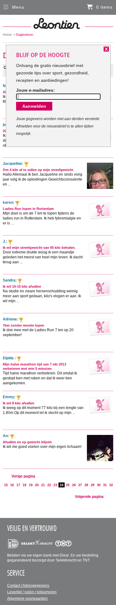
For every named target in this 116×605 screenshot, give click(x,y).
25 (68, 485)
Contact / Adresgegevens (28, 585)
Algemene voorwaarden (27, 598)
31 (105, 485)
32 (111, 485)
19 (30, 485)
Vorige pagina (23, 476)
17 (18, 485)
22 (49, 485)
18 (24, 485)
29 (92, 485)
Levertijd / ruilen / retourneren (32, 592)
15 (6, 485)
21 (43, 485)
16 (12, 485)
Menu (18, 7)
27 (80, 485)
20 (37, 485)
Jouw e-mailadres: (35, 90)
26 (74, 485)
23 (55, 485)
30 (99, 485)
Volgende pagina (89, 496)
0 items (104, 7)
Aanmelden (34, 106)
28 (86, 485)
